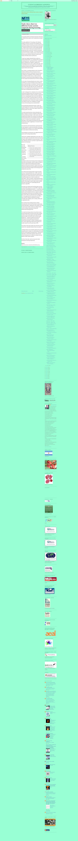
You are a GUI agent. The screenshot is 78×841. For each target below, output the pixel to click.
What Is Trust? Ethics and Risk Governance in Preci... (51, 306)
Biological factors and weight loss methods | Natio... (51, 198)
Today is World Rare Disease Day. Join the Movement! (51, 142)
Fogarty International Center (51, 245)
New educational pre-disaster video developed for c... (51, 81)
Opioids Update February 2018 (51, 250)
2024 (47, 42)
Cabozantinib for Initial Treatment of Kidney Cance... (51, 132)
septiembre (48, 56)
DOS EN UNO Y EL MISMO (50, 742)
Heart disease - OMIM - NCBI (51, 322)
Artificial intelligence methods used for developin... (51, 219)
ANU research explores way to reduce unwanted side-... (51, 214)
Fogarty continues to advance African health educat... (51, 243)
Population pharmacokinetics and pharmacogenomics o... (51, 310)
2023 (47, 44)
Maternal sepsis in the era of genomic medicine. (51, 319)
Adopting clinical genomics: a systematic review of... (51, 284)
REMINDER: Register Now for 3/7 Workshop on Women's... (51, 130)
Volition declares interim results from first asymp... (51, 103)
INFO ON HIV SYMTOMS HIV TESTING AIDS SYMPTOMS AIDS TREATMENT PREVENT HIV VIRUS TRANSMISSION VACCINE (51, 802)
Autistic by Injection (49, 777)
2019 (47, 49)
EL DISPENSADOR (49, 687)
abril (47, 63)
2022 (47, 45)
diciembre (48, 52)
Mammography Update (50, 248)
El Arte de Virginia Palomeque (50, 764)
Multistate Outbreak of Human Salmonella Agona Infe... (51, 115)
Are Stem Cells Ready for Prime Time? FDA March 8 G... (51, 266)
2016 (47, 368)
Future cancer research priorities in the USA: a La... (51, 301)
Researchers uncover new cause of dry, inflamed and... (51, 231)
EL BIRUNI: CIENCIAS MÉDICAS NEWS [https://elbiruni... (50, 68)
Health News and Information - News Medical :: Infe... (51, 135)
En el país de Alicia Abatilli (50, 761)
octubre (48, 55)
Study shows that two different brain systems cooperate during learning (31, 14)
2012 (47, 374)
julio (47, 59)
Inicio (33, 291)
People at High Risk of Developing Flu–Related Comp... (50, 350)
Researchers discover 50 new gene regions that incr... (51, 86)
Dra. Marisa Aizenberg (49, 733)
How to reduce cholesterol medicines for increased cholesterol (52, 806)
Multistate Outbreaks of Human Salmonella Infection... (51, 113)
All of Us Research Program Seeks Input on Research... (51, 296)
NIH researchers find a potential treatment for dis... (51, 255)
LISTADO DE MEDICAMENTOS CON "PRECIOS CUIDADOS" (50, 798)
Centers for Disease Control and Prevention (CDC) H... (51, 91)
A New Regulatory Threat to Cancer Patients (51, 286)
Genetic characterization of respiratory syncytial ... (50, 338)
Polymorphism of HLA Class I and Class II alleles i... (51, 340)
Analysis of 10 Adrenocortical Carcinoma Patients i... (51, 298)
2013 (47, 372)
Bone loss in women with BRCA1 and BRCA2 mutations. (51, 291)
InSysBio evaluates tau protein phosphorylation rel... (51, 84)
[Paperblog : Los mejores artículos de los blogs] (47, 501)
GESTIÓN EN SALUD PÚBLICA (51, 691)
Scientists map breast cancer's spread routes (51, 221)
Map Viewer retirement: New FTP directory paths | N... (51, 258)
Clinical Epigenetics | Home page (51, 178)
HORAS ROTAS (48, 718)
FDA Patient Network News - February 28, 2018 (51, 76)
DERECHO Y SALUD (49, 711)
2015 (47, 369)
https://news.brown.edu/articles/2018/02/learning (30, 244)
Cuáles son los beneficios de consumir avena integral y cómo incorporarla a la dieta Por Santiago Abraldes (51, 684)
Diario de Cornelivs (49, 725)
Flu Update (48, 200)
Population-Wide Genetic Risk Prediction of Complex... (51, 343)
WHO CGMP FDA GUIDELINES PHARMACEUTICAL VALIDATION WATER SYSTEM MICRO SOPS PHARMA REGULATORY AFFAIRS (51, 746)
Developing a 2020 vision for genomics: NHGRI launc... (51, 317)
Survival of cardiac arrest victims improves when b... (51, 226)
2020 (47, 48)
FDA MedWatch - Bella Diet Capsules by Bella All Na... (51, 191)
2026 (47, 39)
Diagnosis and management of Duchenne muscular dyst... (51, 356)
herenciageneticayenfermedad (50, 682)
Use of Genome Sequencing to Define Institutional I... (51, 345)
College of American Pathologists (51, 264)
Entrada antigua (41, 291)
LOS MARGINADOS (49, 698)
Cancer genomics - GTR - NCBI (51, 273)
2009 (47, 378)
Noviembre (47, 762)
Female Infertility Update (50, 249)
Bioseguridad (48, 705)
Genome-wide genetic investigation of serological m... (51, 348)
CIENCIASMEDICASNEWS (39, 4)
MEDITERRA (48, 810)
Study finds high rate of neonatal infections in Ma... (51, 229)
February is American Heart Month (51, 328)
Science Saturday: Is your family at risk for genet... (51, 333)
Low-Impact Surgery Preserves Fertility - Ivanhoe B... (51, 358)
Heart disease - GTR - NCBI (50, 320)
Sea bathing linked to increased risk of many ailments (51, 234)
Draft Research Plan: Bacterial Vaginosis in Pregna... (51, 122)
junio (47, 60)
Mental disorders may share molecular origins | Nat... (50, 196)
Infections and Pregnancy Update (51, 246)
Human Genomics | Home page (51, 176)
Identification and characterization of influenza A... (51, 353)
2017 (47, 367)
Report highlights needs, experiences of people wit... (51, 101)
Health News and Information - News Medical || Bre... (51, 236)
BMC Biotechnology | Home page (51, 165)
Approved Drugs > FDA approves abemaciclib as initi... (51, 253)
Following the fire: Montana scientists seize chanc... (51, 209)
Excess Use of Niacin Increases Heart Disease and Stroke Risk (53, 750)
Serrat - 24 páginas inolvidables (52, 772)
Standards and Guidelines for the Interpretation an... (51, 281)
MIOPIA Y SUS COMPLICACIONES (53, 756)
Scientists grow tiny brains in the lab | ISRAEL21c (51, 120)
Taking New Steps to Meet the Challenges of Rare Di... (51, 269)
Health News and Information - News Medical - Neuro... (51, 152)
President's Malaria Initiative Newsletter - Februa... (51, 71)
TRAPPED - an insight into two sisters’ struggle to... (51, 185)
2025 (47, 41)
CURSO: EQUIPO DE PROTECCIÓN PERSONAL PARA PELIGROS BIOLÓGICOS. (52, 708)
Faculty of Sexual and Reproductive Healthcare (50, 262)
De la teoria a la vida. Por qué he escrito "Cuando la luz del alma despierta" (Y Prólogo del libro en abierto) (52, 728)
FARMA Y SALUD (48, 796)
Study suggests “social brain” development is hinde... (51, 204)
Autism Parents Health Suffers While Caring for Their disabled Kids (53, 780)
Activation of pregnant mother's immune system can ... (51, 96)
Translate (51, 31)
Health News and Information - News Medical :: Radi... (51, 149)
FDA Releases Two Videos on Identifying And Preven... (51, 108)
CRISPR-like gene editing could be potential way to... (51, 88)
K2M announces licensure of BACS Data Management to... (51, 202)
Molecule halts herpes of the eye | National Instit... (51, 193)
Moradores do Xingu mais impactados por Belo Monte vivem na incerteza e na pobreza (51, 793)
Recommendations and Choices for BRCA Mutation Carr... (51, 293)
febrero (48, 66)
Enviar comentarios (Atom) (29, 293)
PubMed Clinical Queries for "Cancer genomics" (51, 279)
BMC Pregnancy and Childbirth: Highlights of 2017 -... (51, 164)
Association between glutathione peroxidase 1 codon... (51, 314)
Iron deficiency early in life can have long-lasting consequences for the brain (36, 155)
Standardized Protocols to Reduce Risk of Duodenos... (51, 238)
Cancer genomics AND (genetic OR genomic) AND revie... (51, 276)
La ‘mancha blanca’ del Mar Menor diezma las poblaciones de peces (50, 688)
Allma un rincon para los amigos (51, 812)
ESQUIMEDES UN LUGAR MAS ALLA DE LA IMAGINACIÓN (51, 785)
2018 (47, 51)
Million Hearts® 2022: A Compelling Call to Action (51, 331)
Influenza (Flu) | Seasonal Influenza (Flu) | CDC (50, 335)
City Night (51, 765)
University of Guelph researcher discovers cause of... (51, 224)
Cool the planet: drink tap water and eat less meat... (51, 161)
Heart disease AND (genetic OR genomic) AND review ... (51, 324)
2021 (47, 46)
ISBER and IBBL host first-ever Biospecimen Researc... (51, 98)
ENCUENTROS (48, 771)
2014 (47, 371)
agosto (48, 57)
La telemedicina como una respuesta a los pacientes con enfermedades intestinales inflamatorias (53, 736)
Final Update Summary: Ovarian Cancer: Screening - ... (51, 127)
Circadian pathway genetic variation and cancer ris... (50, 288)
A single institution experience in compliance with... (51, 361)
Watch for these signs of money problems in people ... (51, 74)
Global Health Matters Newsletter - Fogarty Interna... (51, 241)
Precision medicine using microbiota (50, 308)
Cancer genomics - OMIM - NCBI (51, 274)
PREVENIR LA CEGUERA (50, 754)
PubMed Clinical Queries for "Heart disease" (51, 327)
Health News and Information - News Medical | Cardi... (51, 159)
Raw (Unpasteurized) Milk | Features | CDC (50, 110)
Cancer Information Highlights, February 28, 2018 (51, 105)
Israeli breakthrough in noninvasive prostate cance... (51, 118)
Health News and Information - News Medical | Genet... (51, 144)
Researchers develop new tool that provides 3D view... (51, 217)
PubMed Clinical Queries (50, 312)
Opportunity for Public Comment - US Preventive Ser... (51, 125)
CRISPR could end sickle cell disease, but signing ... (51, 363)
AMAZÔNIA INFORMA (49, 791)
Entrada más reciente (24, 291)
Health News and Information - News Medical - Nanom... (51, 154)
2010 (47, 376)
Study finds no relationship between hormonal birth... (51, 207)
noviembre (48, 53)
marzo (48, 64)
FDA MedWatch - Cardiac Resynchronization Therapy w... (51, 260)
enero (48, 365)
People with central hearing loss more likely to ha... (51, 212)
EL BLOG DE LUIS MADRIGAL (49, 741)
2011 (47, 375)
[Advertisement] (29, 283)
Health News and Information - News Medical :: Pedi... (51, 147)
